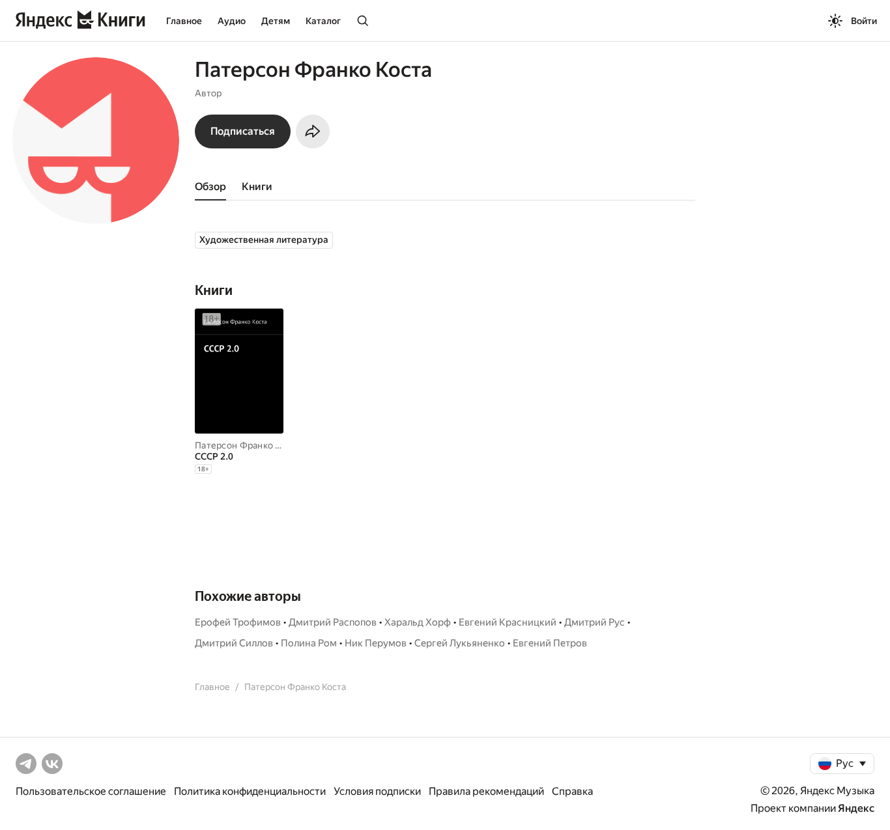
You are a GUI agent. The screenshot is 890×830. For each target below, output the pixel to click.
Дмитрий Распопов (333, 622)
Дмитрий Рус (594, 622)
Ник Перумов (376, 643)
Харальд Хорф (417, 622)
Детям (275, 21)
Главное (184, 21)
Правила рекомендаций (486, 791)
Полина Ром (309, 643)
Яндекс (856, 808)
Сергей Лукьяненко (459, 643)
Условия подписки (377, 791)
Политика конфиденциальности (250, 791)
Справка (572, 791)
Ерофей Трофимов (238, 622)
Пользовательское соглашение (91, 791)
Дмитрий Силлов (234, 643)
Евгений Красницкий (507, 622)
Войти (864, 21)
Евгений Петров (550, 643)
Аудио (232, 21)
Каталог (323, 21)
